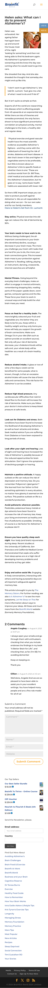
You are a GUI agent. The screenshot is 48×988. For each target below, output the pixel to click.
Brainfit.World (25, 609)
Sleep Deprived (12, 946)
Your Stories (10, 959)
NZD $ (42, 30)
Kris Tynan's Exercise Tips (17, 910)
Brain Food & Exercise (15, 864)
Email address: (12, 827)
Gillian (14, 674)
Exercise (9, 889)
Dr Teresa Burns (12, 885)
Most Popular (11, 934)
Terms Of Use (34, 970)
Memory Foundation (14, 922)
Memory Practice (13, 926)
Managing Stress (13, 918)
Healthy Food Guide (14, 893)
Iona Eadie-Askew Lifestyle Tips (19, 905)
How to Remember (14, 897)
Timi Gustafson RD (13, 955)
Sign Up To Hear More (29, 974)
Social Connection (13, 950)
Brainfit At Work (12, 869)
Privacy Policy (20, 970)
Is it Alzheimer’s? (17, 596)
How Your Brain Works (15, 901)
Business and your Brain (16, 877)
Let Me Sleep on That (26, 600)
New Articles (11, 938)
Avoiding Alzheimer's (15, 856)
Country (9, 836)
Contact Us (12, 974)
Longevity (9, 914)
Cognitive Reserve (13, 881)
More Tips (9, 930)
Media (8, 970)
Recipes (8, 942)
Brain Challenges (13, 860)
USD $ (42, 26)
